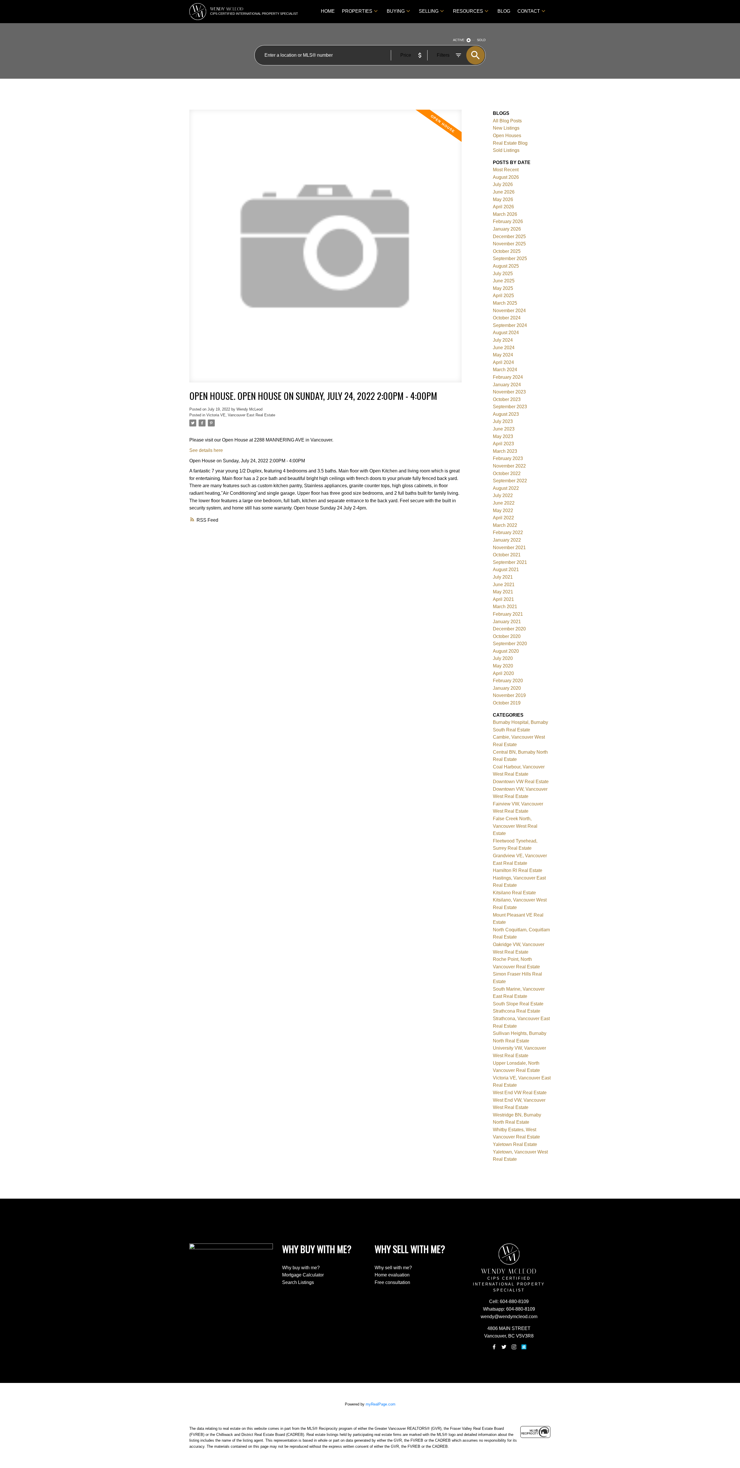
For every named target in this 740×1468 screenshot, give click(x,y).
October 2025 (507, 251)
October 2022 (507, 473)
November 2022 (509, 465)
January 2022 (507, 540)
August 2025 (506, 266)
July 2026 (503, 184)
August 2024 (506, 332)
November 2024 (509, 310)
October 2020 (507, 636)
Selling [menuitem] (429, 11)
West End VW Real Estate (520, 1092)
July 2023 (503, 421)
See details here (206, 450)
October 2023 (507, 399)
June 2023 (504, 428)
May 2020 (503, 665)
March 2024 (505, 369)
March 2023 (505, 451)
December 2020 (509, 628)
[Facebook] (494, 1347)
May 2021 (503, 591)
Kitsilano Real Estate (514, 892)
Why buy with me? (301, 1267)
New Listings (506, 128)
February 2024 (508, 377)
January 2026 (507, 229)
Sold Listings (506, 150)
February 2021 (508, 614)
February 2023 (508, 458)
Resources (468, 11)
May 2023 (503, 436)
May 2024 (503, 354)
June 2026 (504, 192)
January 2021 (507, 621)
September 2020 (510, 643)
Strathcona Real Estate (516, 1011)
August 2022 (506, 488)
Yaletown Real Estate (515, 1144)
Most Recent (506, 169)
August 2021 (506, 569)
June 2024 (504, 347)
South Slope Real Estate (518, 1003)
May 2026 (503, 199)
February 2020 (508, 680)
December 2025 (509, 236)
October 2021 (507, 554)
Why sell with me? (393, 1267)
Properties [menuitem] (357, 11)
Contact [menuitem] (528, 11)
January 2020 (507, 688)
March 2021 (505, 606)
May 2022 (503, 510)
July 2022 (503, 495)
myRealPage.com (380, 1404)
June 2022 (504, 503)
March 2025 (505, 303)
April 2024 (503, 362)
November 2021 (509, 547)
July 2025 (503, 273)
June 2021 (504, 584)
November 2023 (509, 391)
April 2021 (503, 599)
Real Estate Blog (510, 143)
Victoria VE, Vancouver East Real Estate (240, 415)
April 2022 (503, 517)
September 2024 (510, 325)
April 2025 (503, 295)
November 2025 (509, 243)
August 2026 (506, 177)
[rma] (524, 1347)
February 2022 (508, 532)
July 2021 (503, 577)
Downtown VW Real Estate (521, 781)
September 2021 (510, 562)
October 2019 (507, 702)
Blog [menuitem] (503, 11)
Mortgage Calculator (303, 1274)
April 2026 (503, 206)
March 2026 (505, 214)
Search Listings (298, 1282)
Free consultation (392, 1282)
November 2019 (509, 695)
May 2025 (503, 288)
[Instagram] (514, 1347)
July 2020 (503, 658)
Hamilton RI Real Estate (517, 870)
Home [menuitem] (328, 11)
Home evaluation (392, 1274)
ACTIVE (458, 40)
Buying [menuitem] (396, 11)
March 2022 (505, 525)
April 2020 (503, 673)
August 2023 (506, 414)
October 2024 (507, 317)
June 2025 (504, 280)
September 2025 (510, 258)
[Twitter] (504, 1347)
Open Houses (507, 135)
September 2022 (510, 480)
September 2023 (510, 406)
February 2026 (508, 221)
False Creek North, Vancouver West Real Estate (515, 826)
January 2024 (507, 384)
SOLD (481, 40)
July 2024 (503, 340)
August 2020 (506, 651)
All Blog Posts (507, 120)
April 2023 (503, 443)
